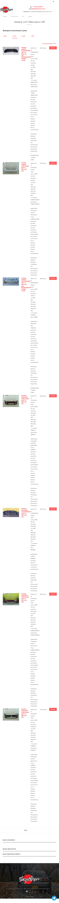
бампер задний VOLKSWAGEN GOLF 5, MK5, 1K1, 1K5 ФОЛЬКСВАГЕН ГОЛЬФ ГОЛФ (26, 54)
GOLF (23, 16)
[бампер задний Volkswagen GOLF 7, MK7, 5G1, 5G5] (11, 168)
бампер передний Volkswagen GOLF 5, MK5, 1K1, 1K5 (25, 399)
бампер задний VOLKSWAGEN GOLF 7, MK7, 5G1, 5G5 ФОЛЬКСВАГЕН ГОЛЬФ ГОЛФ (26, 284)
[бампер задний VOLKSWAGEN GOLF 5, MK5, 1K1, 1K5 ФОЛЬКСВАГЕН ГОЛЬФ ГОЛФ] (11, 51)
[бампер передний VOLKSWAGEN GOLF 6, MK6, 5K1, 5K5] (11, 512)
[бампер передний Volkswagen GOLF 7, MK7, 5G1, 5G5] (11, 599)
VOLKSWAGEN (14, 16)
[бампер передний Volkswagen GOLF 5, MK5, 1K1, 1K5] (11, 401)
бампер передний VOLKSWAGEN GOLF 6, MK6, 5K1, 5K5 (25, 512)
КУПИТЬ (53, 48)
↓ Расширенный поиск (49, 43)
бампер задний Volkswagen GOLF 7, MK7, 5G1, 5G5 (25, 167)
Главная (5, 16)
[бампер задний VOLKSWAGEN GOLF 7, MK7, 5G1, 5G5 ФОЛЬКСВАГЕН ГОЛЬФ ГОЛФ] (11, 281)
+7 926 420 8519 (37, 7)
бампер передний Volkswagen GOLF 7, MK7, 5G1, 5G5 (25, 598)
